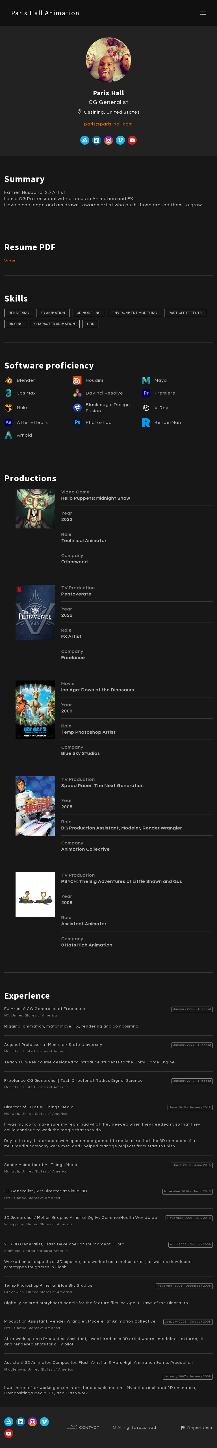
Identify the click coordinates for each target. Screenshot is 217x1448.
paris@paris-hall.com (108, 124)
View (9, 261)
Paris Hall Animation (45, 12)
